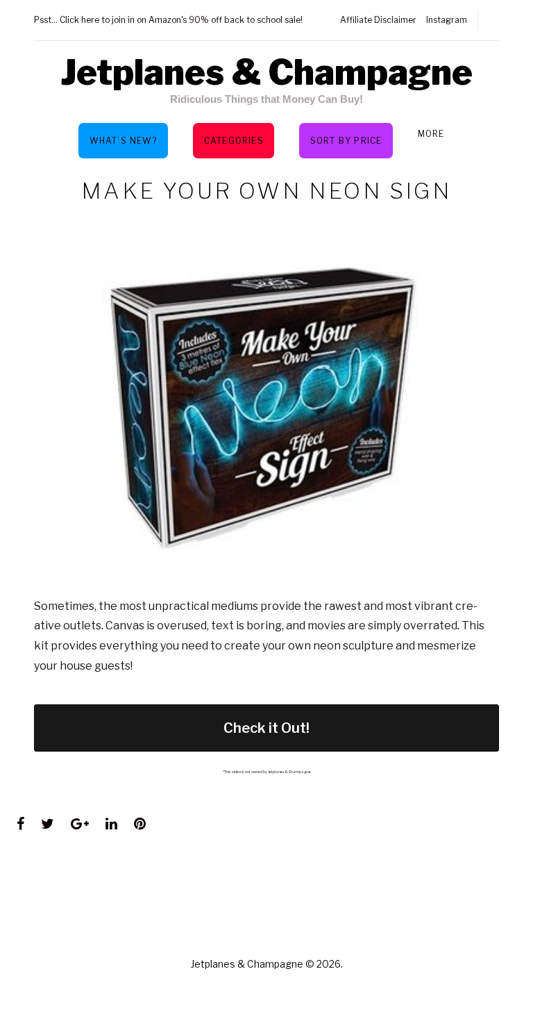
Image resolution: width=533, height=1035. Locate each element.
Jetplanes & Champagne (266, 72)
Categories (234, 140)
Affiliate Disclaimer (378, 20)
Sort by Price (346, 140)
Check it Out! (266, 728)
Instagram (446, 20)
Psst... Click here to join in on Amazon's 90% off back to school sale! (168, 20)
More (431, 134)
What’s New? (123, 140)
